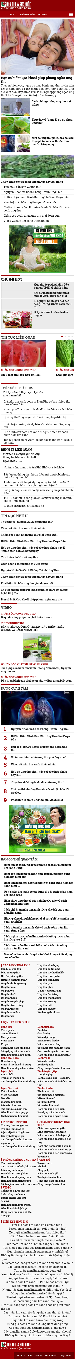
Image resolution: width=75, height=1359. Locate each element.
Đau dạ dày (44, 1033)
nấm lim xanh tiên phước (32, 1240)
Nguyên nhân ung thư (14, 979)
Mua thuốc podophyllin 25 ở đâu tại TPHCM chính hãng (51, 286)
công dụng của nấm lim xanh (34, 1247)
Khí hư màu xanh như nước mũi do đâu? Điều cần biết (51, 294)
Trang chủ (3, 14)
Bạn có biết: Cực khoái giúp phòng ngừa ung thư (36, 79)
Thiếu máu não (46, 1091)
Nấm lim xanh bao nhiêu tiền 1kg (54, 1140)
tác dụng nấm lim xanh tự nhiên (33, 1289)
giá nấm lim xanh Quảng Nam (34, 1324)
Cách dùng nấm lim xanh (15, 1047)
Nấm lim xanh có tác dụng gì (54, 1149)
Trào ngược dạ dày (49, 1040)
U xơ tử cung (8, 1061)
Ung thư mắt (45, 1005)
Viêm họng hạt (9, 1094)
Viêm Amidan (9, 1091)
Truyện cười (45, 1163)
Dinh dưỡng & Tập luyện (52, 1131)
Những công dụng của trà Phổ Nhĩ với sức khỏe (34, 467)
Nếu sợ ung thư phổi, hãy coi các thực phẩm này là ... (39, 773)
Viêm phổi (7, 1074)
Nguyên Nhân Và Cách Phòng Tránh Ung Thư (33, 192)
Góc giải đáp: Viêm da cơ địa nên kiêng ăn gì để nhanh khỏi (38, 491)
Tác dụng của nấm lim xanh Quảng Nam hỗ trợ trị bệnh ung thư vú (36, 669)
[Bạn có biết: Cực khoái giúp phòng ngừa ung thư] (37, 47)
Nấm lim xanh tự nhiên (51, 1109)
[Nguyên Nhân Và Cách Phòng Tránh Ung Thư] (37, 708)
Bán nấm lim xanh (11, 1105)
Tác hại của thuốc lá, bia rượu (18, 1166)
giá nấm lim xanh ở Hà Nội (36, 1297)
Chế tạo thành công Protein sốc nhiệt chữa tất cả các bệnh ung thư (37, 209)
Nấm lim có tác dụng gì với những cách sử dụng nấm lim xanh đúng (37, 866)
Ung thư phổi (45, 987)
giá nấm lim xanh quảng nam (32, 1251)
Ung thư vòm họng (48, 965)
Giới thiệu (51, 1355)
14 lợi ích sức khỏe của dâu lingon (51, 314)
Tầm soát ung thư (11, 1163)
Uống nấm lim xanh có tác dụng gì (16, 1213)
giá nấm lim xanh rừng (31, 1232)
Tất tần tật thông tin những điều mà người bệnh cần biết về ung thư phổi (37, 476)
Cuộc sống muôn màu (13, 1194)
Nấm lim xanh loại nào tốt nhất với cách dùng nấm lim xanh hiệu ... (38, 884)
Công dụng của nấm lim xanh (54, 1068)
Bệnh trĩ (42, 1030)
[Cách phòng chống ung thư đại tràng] (15, 107)
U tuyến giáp (45, 1074)
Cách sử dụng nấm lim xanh (54, 1051)
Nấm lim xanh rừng (49, 1044)
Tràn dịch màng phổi (13, 1078)
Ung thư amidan (10, 1012)
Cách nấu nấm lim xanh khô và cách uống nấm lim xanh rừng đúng (36, 929)
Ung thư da (7, 1016)
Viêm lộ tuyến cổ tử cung (16, 1064)
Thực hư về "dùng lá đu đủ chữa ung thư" (52, 121)
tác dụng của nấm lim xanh (31, 1267)
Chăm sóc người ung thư (18, 370)
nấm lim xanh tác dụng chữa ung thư (33, 1312)
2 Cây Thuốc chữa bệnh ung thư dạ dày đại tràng (32, 181)
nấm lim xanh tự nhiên (27, 1244)
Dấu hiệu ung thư (11, 969)
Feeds (38, 1355)
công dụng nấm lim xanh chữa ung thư (38, 1305)
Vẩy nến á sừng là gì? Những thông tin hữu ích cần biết (21, 455)
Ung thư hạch (9, 998)
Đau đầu (6, 1098)
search (70, 5)
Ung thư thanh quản (49, 998)
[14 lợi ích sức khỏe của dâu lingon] (17, 319)
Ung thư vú (7, 990)
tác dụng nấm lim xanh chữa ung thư (38, 1335)
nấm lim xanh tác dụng (41, 1270)
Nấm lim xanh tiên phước (16, 1180)
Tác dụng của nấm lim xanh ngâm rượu (17, 1141)
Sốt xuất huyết (46, 1102)
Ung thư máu (8, 987)
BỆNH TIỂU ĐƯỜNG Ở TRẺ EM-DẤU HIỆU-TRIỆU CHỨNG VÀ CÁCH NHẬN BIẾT (33, 628)
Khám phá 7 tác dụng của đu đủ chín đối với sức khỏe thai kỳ (38, 411)
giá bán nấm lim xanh (28, 1278)
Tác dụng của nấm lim (14, 1109)
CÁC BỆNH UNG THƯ (16, 965)
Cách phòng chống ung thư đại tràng (51, 103)
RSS (30, 1355)
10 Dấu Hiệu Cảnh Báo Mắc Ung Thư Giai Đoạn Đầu (36, 197)
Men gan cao (8, 1037)
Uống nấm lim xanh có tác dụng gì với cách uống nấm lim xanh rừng (38, 893)
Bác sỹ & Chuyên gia (12, 1136)
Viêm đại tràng (46, 1037)
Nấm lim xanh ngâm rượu (53, 1116)
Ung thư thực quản (49, 976)
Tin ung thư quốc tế (12, 1129)
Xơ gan (5, 1044)
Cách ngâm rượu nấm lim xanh (19, 1184)
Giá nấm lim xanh (11, 1102)
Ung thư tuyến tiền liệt (51, 972)
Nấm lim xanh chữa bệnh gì (54, 1135)
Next (71, 354)
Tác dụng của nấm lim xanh (54, 1047)
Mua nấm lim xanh (48, 1105)
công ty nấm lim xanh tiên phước (42, 1263)
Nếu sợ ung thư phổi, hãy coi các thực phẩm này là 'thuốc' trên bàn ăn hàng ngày (52, 141)
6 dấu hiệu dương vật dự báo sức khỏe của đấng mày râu (37, 425)
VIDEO (12, 14)
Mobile (21, 1355)
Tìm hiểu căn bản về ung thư (22, 186)
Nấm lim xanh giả (48, 1173)
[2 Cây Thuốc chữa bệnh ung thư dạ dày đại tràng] (37, 166)
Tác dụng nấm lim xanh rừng (18, 1081)
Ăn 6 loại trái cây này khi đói (21, 374)
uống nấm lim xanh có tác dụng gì (40, 1293)
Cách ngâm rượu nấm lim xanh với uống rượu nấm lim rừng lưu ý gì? (37, 938)
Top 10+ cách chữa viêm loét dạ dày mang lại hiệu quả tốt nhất (38, 441)
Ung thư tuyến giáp (12, 1001)
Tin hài (42, 1166)
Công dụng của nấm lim (51, 1184)
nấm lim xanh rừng (36, 1236)
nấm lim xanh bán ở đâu (34, 1228)
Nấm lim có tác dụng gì (14, 1112)
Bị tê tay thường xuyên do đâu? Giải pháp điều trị (35, 417)
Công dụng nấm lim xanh (15, 1051)
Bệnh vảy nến (45, 1064)
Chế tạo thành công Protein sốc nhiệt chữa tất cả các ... (40, 791)
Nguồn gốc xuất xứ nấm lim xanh (24, 664)
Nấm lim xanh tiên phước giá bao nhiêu (55, 1154)
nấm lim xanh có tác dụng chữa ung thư (35, 1331)
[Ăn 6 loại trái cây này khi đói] (23, 353)
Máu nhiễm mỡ (46, 1098)
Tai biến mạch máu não (51, 1094)
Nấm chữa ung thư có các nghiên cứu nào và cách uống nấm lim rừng (35, 902)
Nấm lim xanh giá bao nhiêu (17, 1068)
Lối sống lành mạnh (12, 1170)
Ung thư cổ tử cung (49, 969)
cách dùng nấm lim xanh (33, 1301)
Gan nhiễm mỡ (9, 1033)
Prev (4, 354)
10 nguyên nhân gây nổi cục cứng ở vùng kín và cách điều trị (53, 304)
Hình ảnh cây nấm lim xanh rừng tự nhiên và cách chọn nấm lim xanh (36, 433)
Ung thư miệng (9, 1008)
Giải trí (5, 1201)
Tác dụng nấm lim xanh (51, 1112)
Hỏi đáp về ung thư (12, 976)
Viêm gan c (7, 1040)
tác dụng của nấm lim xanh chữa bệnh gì (36, 1255)
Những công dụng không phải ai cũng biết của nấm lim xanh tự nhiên (39, 920)
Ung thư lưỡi (8, 994)
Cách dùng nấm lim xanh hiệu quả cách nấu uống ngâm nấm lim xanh (35, 947)
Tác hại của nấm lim (49, 1177)
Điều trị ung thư (10, 972)
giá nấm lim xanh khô (32, 1225)
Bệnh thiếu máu (13, 461)
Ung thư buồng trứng (13, 983)
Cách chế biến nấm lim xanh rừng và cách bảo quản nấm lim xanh (36, 911)
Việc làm (65, 1355)
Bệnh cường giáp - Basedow (54, 1078)
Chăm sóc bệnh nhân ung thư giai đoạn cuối (32, 215)
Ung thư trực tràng (12, 1005)
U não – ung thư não (49, 990)
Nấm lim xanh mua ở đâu (16, 1204)
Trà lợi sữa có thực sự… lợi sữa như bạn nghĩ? (23, 394)
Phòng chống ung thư (33, 14)
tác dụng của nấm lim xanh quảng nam (33, 1274)
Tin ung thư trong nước (14, 1125)
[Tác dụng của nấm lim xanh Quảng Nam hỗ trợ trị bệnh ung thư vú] (37, 647)
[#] (16, 5)
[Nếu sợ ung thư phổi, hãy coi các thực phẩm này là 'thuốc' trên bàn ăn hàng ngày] (15, 143)
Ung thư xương (47, 1001)
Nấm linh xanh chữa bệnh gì (54, 1146)
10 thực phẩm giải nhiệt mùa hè (24, 505)
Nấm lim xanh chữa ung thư (54, 1054)
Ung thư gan (45, 983)
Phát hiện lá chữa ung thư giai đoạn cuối (30, 202)
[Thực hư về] (15, 125)
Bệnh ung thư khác (49, 1012)
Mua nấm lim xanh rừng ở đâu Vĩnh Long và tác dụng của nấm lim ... (38, 956)
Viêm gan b (7, 1030)
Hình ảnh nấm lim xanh (51, 1180)
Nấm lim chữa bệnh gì (14, 1208)
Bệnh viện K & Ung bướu (15, 1132)
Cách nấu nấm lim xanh (14, 1116)
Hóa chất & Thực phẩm (14, 1173)
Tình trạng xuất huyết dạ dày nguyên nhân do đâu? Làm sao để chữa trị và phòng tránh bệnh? (36, 484)
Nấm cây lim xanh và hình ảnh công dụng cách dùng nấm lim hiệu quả (37, 875)
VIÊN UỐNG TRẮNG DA (18, 388)
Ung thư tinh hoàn (48, 979)
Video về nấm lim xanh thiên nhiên (26, 220)
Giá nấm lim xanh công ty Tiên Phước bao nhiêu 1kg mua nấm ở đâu (37, 403)
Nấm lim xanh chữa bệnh (16, 1054)
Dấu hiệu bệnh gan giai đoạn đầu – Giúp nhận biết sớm (36, 680)
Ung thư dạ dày (47, 1008)
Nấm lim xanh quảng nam (16, 1177)
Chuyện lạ (43, 1170)
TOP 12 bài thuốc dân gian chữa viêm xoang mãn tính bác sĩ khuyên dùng (38, 499)
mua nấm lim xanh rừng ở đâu (41, 1286)
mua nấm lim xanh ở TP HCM (30, 1282)
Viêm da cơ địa (46, 1061)
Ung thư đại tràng (48, 994)
